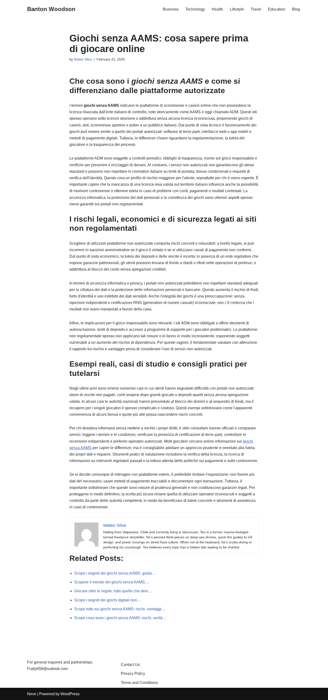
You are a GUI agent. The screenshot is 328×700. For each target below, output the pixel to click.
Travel (256, 9)
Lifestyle (237, 9)
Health (217, 9)
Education (276, 9)
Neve (31, 694)
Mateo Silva (83, 59)
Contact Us (130, 665)
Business (171, 9)
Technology (195, 9)
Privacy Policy (133, 673)
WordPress (70, 694)
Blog (296, 9)
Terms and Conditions (139, 683)
